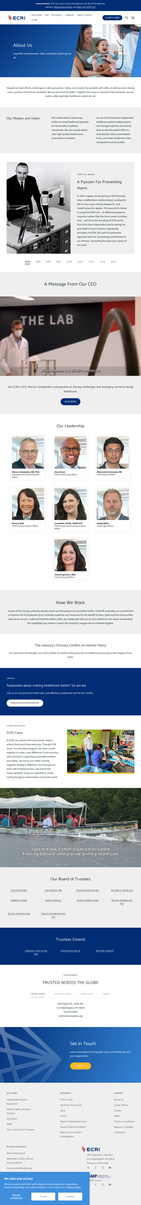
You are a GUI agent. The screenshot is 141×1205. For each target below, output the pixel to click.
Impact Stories (84, 15)
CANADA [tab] (106, 994)
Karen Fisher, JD (53, 900)
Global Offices (121, 1105)
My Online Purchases (71, 1105)
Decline (70, 1196)
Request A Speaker (124, 1127)
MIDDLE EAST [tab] (87, 994)
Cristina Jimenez (19, 890)
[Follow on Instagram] (102, 1167)
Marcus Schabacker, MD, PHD (53, 915)
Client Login (113, 18)
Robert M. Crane (19, 900)
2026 (113, 261)
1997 (58, 261)
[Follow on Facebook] (95, 1167)
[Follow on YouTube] (110, 1167)
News (117, 1116)
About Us (119, 1099)
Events (63, 1116)
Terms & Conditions (124, 1121)
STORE (34, 20)
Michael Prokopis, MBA (19, 913)
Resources (57, 15)
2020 (80, 261)
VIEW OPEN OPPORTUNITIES (25, 703)
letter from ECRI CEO (86, 7)
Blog (62, 1110)
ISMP (47, 15)
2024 (102, 261)
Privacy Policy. (74, 1187)
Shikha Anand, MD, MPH (87, 890)
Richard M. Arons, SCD (122, 890)
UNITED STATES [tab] (38, 994)
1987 (48, 261)
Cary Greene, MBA (53, 890)
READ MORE (70, 401)
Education (12, 1118)
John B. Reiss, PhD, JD (70, 951)
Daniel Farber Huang (87, 900)
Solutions (36, 15)
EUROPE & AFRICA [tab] (63, 994)
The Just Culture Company (20, 1129)
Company (69, 15)
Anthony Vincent (105, 951)
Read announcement (63, 7)
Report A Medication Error (73, 1121)
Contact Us (119, 1132)
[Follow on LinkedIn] (88, 1167)
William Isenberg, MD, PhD (122, 902)
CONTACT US (80, 1066)
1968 (38, 261)
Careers (118, 1110)
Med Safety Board (16, 1153)
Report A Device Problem (73, 1127)
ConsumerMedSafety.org (19, 1168)
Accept (43, 1196)
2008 (69, 261)
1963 (27, 261)
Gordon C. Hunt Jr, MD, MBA (36, 952)
